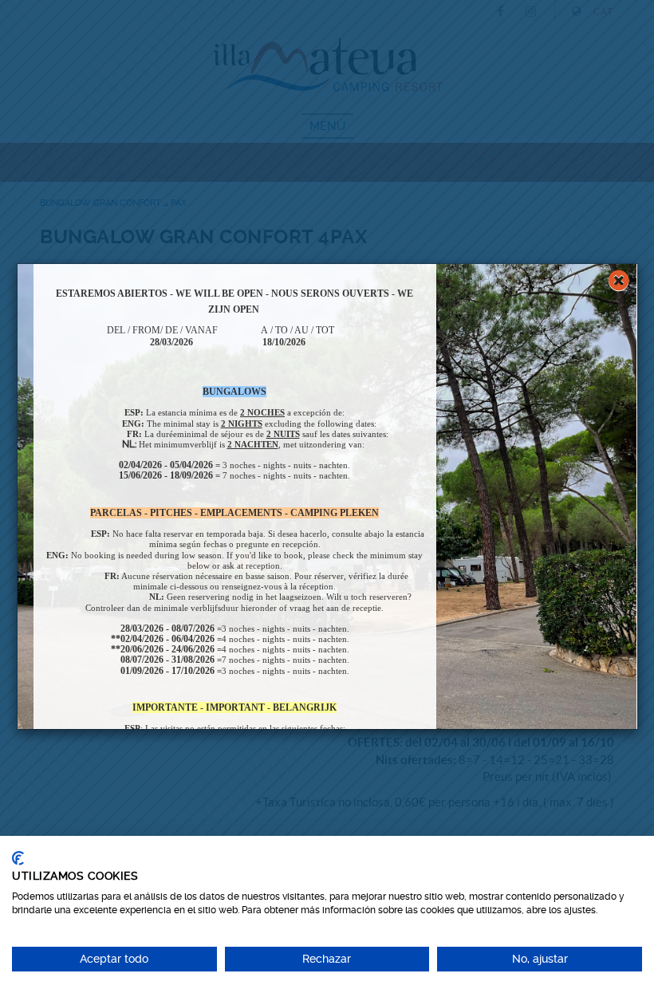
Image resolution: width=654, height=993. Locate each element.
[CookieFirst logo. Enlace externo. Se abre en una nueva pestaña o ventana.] (18, 858)
